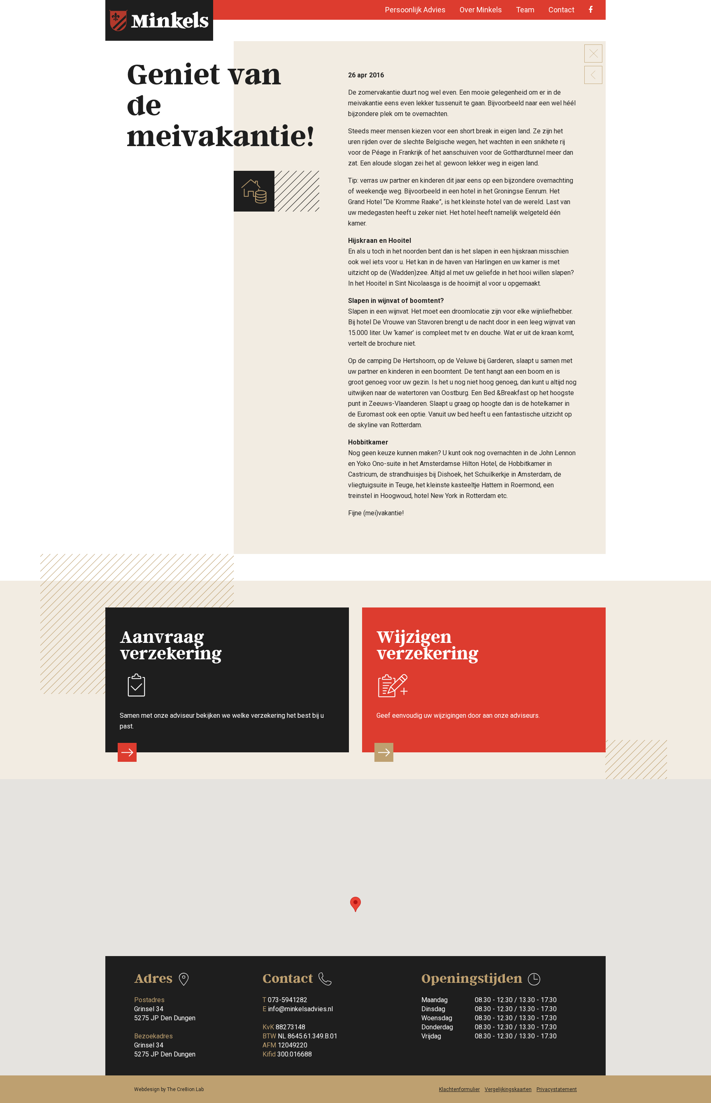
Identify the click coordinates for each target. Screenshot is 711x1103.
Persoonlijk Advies (415, 9)
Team (525, 9)
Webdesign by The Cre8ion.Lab (169, 1089)
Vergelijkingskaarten (508, 1089)
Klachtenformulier (459, 1089)
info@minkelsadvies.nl (300, 1009)
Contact (561, 9)
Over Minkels (481, 9)
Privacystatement (557, 1089)
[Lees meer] (127, 752)
